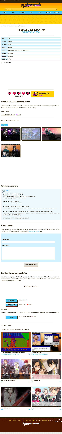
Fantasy (16, 50)
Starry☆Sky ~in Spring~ (38, 408)
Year (13, 12)
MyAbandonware (31, 5)
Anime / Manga (11, 50)
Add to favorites (7, 62)
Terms (10, 420)
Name (4, 12)
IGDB (19, 114)
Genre (31, 12)
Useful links (28, 420)
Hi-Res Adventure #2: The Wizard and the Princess (13, 353)
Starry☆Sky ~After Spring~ (8, 380)
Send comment (31, 265)
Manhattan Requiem (36, 353)
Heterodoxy (10, 53)
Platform (22, 12)
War (29, 50)
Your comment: (6, 245)
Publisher (48, 12)
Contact (18, 420)
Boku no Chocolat (36, 380)
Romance (20, 50)
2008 (9, 38)
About (14, 420)
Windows (10, 41)
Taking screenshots (42, 420)
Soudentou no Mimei (6, 408)
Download (44, 94)
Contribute (34, 420)
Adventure (10, 47)
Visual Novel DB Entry (9, 114)
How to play (50, 420)
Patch (11, 317)
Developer (56, 12)
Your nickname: (6, 239)
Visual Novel (25, 50)
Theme (39, 12)
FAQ (23, 420)
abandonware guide (34, 231)
